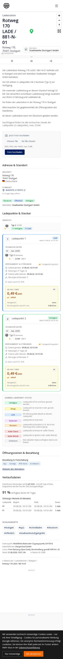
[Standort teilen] (51, 61)
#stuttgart (9, 527)
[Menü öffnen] (56, 6)
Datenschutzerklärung (29, 647)
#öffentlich (9, 533)
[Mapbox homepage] (7, 53)
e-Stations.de (7, 561)
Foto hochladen (14, 152)
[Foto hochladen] (31, 61)
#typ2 (21, 527)
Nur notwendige (12, 653)
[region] (31, 34)
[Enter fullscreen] (59, 31)
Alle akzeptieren (33, 653)
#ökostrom (52, 527)
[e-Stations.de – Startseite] (6, 5)
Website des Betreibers (13, 469)
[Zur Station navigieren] (12, 61)
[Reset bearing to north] (59, 25)
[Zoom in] (59, 15)
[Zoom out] (59, 20)
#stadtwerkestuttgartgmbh (32, 533)
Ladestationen (21, 561)
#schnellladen (35, 527)
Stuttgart (32, 561)
